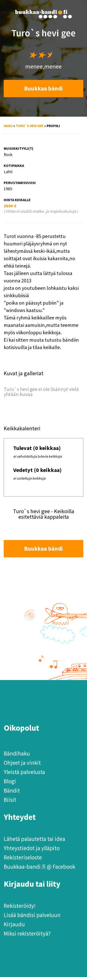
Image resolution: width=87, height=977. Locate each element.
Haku (8, 126)
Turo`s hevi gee (29, 126)
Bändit (12, 790)
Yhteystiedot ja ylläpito (32, 848)
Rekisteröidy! (20, 905)
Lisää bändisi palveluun (32, 915)
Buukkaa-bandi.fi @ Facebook (39, 866)
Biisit (10, 799)
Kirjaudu (14, 924)
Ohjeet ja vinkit (22, 762)
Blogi (10, 781)
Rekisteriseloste (23, 857)
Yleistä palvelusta (24, 772)
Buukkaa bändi (43, 88)
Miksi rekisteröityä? (27, 933)
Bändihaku (17, 753)
